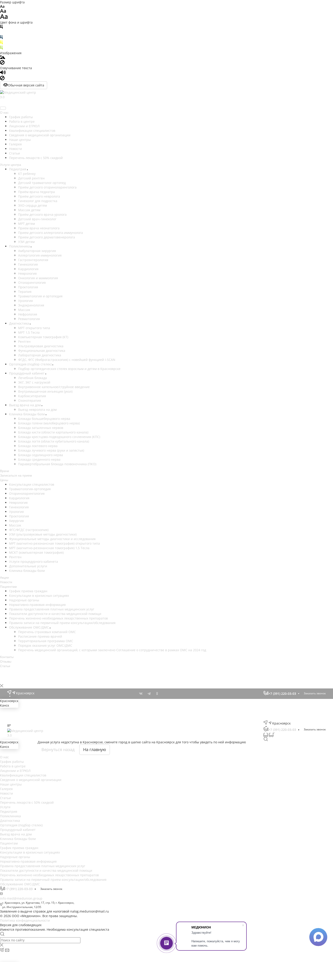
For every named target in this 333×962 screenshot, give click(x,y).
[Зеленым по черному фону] (1, 48)
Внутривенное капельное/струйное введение (54, 387)
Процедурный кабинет (27, 373)
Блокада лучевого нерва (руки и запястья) (51, 450)
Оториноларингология (27, 493)
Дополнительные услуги (28, 566)
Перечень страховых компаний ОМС (38, 767)
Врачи (4, 471)
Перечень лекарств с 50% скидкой (36, 158)
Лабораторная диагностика (39, 355)
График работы (21, 117)
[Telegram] (149, 693)
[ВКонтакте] (141, 693)
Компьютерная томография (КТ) (43, 337)
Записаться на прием (16, 475)
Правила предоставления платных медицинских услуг (51, 742)
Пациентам (9, 843)
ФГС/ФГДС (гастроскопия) (28, 530)
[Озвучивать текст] (3, 73)
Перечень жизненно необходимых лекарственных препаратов (58, 751)
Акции (4, 577)
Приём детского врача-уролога (42, 214)
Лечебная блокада (32, 378)
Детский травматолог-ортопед (42, 183)
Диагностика (19, 323)
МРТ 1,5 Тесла (29, 332)
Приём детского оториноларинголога (47, 187)
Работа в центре (22, 121)
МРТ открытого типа (34, 328)
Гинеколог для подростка (37, 201)
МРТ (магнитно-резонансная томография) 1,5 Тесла (49, 548)
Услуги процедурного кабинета (33, 561)
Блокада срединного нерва (39, 459)
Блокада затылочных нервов (40, 428)
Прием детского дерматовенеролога (46, 237)
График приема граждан (19, 848)
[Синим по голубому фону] (1, 38)
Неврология (27, 273)
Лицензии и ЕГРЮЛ (24, 126)
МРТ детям (26, 223)
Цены (4, 480)
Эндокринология (31, 305)
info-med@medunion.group (21, 898)
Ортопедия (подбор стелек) (31, 364)
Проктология (28, 287)
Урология (25, 301)
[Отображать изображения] (2, 58)
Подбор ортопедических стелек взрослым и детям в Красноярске (69, 369)
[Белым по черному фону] (1, 33)
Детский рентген (31, 178)
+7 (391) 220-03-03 (19, 103)
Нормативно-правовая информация (28, 861)
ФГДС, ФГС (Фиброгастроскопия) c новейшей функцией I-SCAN (66, 359)
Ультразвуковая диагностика (40, 346)
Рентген (24, 341)
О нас (4, 112)
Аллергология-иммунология (40, 255)
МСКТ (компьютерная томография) (36, 552)
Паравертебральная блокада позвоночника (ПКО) (57, 464)
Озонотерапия (29, 400)
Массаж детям (29, 210)
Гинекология (28, 264)
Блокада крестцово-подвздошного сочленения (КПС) (59, 437)
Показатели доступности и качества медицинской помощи (55, 746)
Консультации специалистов (31, 484)
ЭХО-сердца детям (32, 205)
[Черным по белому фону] (1, 27)
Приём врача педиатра (36, 192)
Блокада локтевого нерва (38, 446)
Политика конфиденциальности (25, 920)
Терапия (24, 291)
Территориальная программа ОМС (36, 776)
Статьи (14, 153)
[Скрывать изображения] (2, 63)
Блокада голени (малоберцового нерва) (49, 423)
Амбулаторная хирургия (37, 251)
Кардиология (28, 269)
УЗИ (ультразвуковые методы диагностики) (43, 534)
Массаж (24, 310)
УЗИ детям (26, 242)
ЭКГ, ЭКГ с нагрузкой (34, 382)
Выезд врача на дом (25, 405)
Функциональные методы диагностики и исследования (52, 539)
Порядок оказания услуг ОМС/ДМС (36, 780)
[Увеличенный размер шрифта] (4, 18)
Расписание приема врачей (31, 771)
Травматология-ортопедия (30, 489)
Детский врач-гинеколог (37, 219)
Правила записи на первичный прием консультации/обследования (62, 755)
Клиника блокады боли (27, 414)
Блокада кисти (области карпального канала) (53, 432)
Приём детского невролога (39, 196)
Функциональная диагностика (41, 350)
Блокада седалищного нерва (40, 455)
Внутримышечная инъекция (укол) (45, 391)
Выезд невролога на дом (37, 409)
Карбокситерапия (32, 396)
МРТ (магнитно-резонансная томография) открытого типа (54, 543)
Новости (15, 149)
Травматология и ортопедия (40, 296)
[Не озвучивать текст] (2, 79)
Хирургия (16, 521)
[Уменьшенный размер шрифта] (2, 7)
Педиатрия (18, 169)
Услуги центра (10, 164)
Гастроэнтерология (33, 260)
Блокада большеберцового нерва (44, 418)
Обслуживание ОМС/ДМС (29, 760)
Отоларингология (32, 282)
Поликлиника (20, 246)
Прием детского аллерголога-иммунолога (50, 232)
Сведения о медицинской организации (39, 135)
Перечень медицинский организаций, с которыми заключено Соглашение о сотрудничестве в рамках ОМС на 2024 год (57, 787)
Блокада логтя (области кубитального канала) (53, 441)
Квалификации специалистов (32, 130)
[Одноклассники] (157, 693)
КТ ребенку (27, 173)
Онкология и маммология (38, 278)
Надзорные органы (15, 857)
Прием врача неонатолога (39, 228)
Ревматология (29, 319)
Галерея (15, 144)
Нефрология (27, 314)
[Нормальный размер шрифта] (3, 12)
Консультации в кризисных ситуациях (30, 852)
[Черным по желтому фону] (1, 43)
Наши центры (20, 139)
